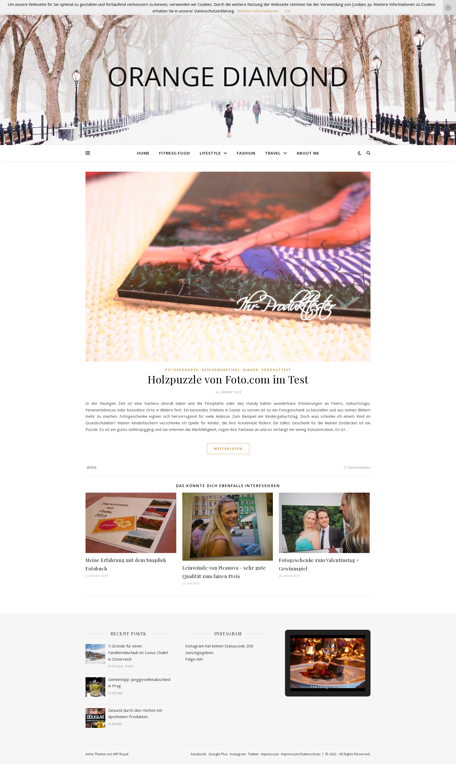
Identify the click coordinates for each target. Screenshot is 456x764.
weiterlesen (228, 448)
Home (143, 153)
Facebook (198, 754)
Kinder (250, 370)
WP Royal (120, 754)
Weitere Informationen (257, 10)
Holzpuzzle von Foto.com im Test (228, 379)
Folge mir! (194, 659)
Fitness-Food (174, 153)
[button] (315, 676)
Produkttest (276, 370)
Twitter (253, 754)
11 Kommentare (356, 467)
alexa (92, 467)
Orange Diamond (228, 76)
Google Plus (218, 754)
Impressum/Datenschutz (301, 754)
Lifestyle (210, 153)
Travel (273, 153)
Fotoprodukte (181, 370)
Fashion (246, 153)
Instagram (238, 754)
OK (288, 10)
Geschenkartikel (221, 370)
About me (308, 153)
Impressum (270, 754)
